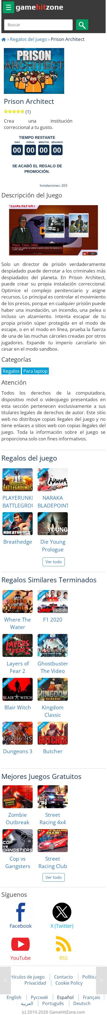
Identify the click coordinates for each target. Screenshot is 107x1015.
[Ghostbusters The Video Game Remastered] (53, 645)
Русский (40, 997)
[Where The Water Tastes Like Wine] (17, 601)
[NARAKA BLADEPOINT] (53, 479)
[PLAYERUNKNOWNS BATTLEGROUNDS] (17, 479)
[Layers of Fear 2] (17, 645)
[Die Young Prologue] (53, 523)
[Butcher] (53, 733)
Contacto (63, 977)
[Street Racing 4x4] (53, 796)
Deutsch (82, 1003)
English (14, 997)
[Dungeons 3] (17, 733)
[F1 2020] (53, 601)
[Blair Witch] (17, 689)
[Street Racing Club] (53, 840)
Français (91, 997)
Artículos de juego (26, 977)
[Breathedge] (17, 523)
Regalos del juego (28, 39)
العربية (27, 1003)
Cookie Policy (69, 983)
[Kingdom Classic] (53, 689)
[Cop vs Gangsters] (17, 840)
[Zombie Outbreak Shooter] (17, 796)
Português (53, 1003)
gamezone (39, 6)
